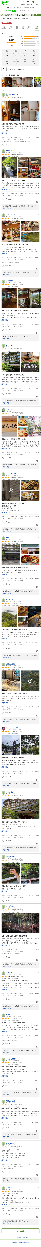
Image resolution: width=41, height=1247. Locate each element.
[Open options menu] (38, 94)
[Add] (37, 19)
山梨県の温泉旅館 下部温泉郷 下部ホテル (15, 18)
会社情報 (14, 1242)
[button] (7, 82)
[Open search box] (4, 69)
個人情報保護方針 (24, 1242)
